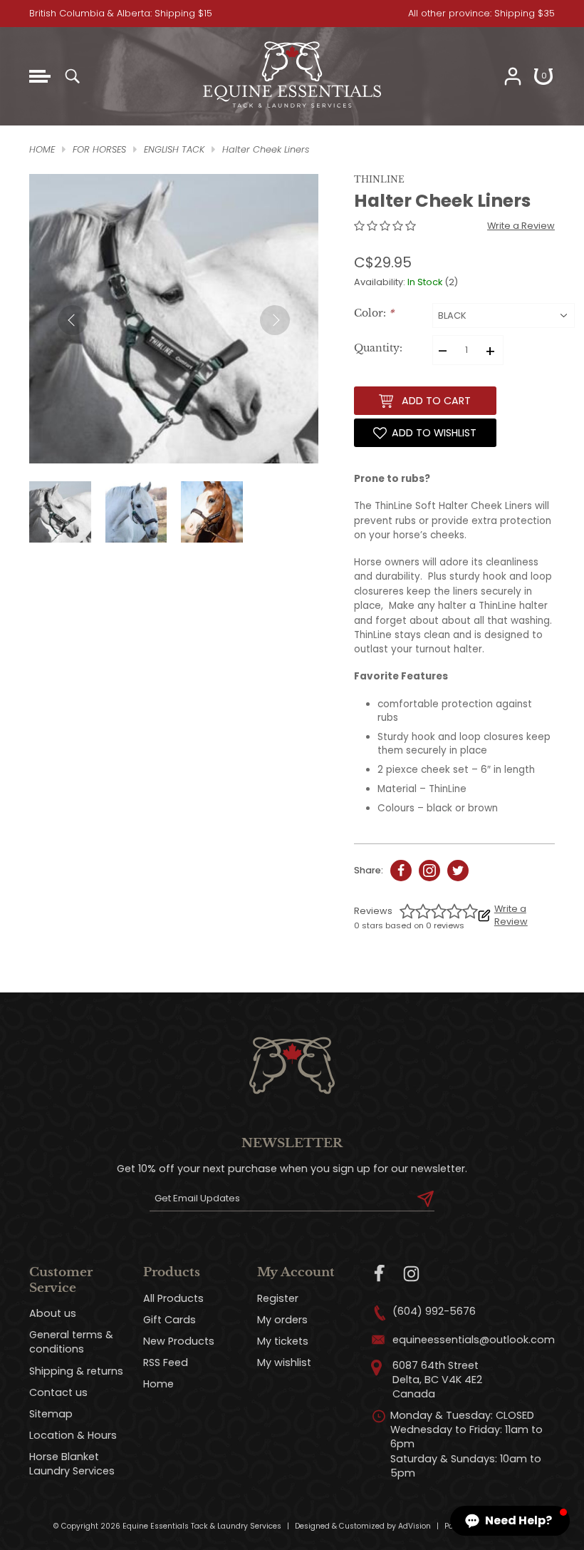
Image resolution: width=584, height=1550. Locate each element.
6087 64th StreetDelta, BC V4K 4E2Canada (437, 1379)
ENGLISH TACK (174, 149)
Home (158, 1384)
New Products (178, 1341)
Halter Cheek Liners (266, 149)
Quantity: (378, 348)
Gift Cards (169, 1320)
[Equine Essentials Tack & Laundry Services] (292, 108)
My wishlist (284, 1362)
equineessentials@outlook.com (473, 1340)
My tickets (282, 1341)
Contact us (58, 1392)
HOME (42, 149)
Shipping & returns (76, 1371)
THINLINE (379, 179)
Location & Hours (73, 1435)
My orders (282, 1320)
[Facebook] (380, 1274)
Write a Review (521, 226)
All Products (173, 1298)
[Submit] (425, 1198)
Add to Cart (436, 401)
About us (52, 1313)
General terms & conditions (71, 1342)
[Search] (72, 76)
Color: (374, 313)
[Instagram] (411, 1274)
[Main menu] (40, 76)
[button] (510, 1521)
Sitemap (51, 1414)
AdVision (414, 1526)
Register (277, 1298)
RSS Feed (165, 1362)
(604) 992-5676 (434, 1311)
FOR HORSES (99, 149)
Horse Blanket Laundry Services (72, 1463)
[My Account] (512, 76)
